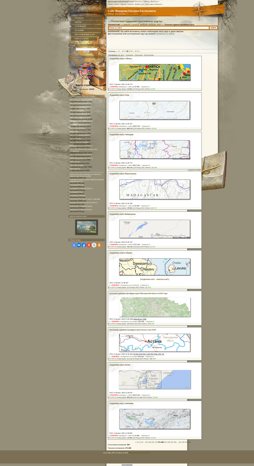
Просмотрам (148, 55)
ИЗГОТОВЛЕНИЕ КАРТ (85, 35)
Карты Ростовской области (80, 135)
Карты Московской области (80, 124)
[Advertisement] (163, 41)
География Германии (77, 195)
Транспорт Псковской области (81, 209)
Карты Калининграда (77, 128)
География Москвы (77, 185)
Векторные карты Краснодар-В (81, 121)
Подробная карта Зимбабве (122, 403)
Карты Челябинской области (80, 103)
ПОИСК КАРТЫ (81, 39)
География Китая (76, 192)
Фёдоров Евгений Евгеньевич (140, 453)
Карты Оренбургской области (81, 154)
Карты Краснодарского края (80, 117)
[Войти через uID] (74, 245)
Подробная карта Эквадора (121, 135)
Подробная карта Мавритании (123, 214)
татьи (110, 4)
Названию (129, 55)
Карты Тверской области (79, 142)
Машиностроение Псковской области (84, 202)
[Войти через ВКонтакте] (79, 245)
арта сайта (149, 4)
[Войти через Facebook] (84, 245)
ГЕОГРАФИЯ (80, 26)
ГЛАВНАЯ (79, 18)
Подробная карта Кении (120, 365)
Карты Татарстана (76, 110)
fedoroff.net (139, 1)
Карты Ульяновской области (80, 107)
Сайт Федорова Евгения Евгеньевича (132, 11)
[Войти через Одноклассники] (99, 245)
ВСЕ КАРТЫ (112, 89)
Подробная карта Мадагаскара (123, 174)
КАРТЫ (78, 22)
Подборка (111, 14)
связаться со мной (165, 34)
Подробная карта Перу (119, 95)
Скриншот (144, 87)
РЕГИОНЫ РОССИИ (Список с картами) (85, 199)
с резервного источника (124, 285)
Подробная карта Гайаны (121, 59)
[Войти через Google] (94, 245)
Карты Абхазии (75, 139)
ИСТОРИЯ (79, 30)
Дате (122, 55)
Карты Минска (75, 169)
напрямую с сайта (121, 87)
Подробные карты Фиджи (121, 253)
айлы (116, 4)
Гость (155, 1)
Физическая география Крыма (81, 206)
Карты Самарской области (80, 114)
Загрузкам (138, 55)
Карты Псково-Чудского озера (81, 100)
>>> (129, 14)
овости (130, 4)
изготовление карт (120, 14)
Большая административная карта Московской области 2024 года (138, 293)
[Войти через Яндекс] (89, 245)
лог (142, 4)
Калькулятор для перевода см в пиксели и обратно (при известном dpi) (85, 175)
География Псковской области (81, 188)
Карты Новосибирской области (81, 158)
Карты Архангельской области (81, 146)
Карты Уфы (74, 131)
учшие (137, 4)
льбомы (123, 4)
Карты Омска (75, 161)
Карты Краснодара (76, 165)
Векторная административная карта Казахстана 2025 (133, 330)
